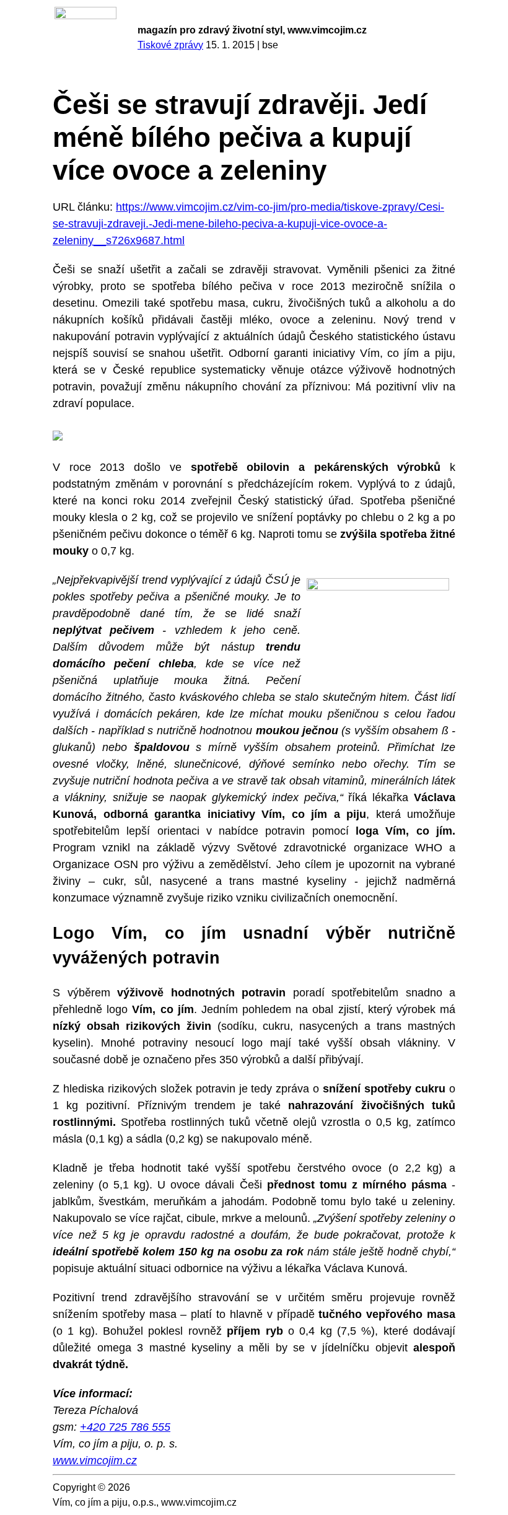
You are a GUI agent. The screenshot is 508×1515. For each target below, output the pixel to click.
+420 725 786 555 (125, 1427)
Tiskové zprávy (170, 45)
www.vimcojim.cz (95, 1460)
